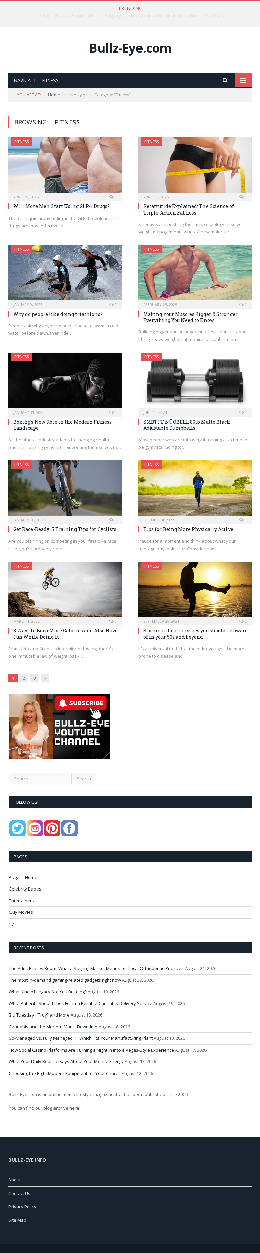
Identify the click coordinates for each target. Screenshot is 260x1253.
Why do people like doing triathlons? (58, 314)
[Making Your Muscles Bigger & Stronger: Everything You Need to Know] (195, 274)
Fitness (21, 142)
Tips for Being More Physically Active (188, 529)
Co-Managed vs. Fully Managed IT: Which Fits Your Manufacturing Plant (81, 1038)
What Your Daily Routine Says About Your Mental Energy (66, 1061)
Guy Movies (21, 912)
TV (11, 924)
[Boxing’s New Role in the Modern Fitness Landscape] (65, 382)
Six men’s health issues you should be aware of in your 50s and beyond (195, 633)
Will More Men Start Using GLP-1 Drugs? (61, 206)
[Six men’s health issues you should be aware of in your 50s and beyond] (195, 591)
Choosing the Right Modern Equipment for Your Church (65, 1073)
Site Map (17, 1220)
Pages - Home (23, 877)
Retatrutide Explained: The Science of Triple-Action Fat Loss (188, 209)
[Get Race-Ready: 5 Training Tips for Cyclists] (65, 490)
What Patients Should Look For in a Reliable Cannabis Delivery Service (80, 1003)
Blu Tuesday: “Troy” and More (39, 1015)
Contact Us (19, 1193)
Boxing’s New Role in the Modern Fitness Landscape (62, 425)
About (14, 1180)
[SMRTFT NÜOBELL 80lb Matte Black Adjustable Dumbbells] (195, 382)
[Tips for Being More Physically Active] (195, 490)
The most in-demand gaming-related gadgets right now (128, 15)
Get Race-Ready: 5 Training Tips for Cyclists (64, 529)
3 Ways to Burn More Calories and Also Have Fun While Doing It (65, 633)
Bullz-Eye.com (130, 47)
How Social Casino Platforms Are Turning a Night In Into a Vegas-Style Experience (91, 1050)
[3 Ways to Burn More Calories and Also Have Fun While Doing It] (65, 591)
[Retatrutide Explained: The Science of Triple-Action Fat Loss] (195, 167)
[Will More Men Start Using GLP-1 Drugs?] (65, 167)
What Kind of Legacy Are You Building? (48, 991)
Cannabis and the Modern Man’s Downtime (53, 1027)
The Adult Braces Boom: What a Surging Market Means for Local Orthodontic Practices (96, 968)
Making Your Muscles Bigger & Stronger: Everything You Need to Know (191, 317)
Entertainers (21, 901)
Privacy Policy (22, 1207)
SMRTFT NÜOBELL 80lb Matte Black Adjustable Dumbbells (186, 425)
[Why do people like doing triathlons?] (65, 274)
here (74, 1108)
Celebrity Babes (25, 889)
